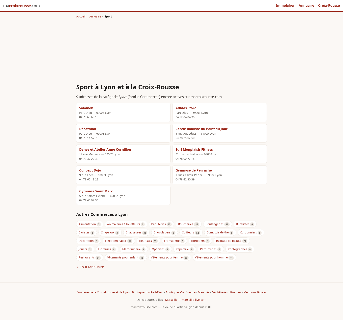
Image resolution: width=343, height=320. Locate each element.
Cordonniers (248, 232)
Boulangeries (215, 224)
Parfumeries (208, 249)
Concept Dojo (90, 170)
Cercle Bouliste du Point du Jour (201, 128)
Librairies (104, 249)
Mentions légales (255, 292)
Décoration (86, 241)
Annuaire (306, 5)
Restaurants (87, 257)
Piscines (235, 292)
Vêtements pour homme (211, 257)
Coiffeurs (188, 232)
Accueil (81, 16)
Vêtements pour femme (167, 257)
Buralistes (242, 224)
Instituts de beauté (228, 241)
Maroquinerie (131, 249)
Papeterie (182, 249)
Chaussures (133, 232)
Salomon (86, 108)
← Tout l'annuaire (90, 266)
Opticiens (158, 249)
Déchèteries (220, 292)
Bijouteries (158, 224)
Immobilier (285, 5)
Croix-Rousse (329, 5)
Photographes (237, 249)
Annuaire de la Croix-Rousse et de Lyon (103, 292)
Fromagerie (172, 241)
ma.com (21, 5)
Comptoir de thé (218, 232)
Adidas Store (185, 108)
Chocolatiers (162, 232)
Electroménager (115, 241)
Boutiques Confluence (181, 292)
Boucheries (185, 224)
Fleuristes (145, 241)
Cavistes (84, 232)
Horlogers (198, 241)
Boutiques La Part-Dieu (147, 292)
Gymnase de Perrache (193, 170)
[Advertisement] (171, 48)
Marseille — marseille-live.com (185, 300)
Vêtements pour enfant (122, 257)
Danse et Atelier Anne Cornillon (105, 149)
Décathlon (87, 128)
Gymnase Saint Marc (96, 191)
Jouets (83, 249)
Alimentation (87, 224)
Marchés (203, 292)
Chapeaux (107, 232)
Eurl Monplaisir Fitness (194, 149)
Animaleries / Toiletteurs (123, 224)
